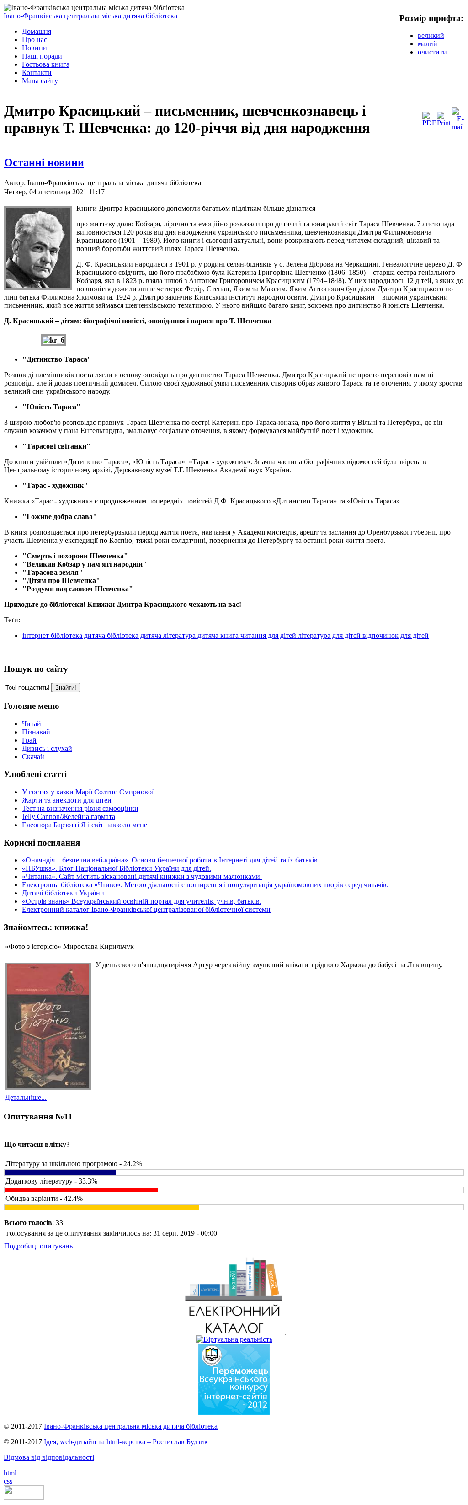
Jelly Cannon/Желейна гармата (68, 816)
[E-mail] (458, 127)
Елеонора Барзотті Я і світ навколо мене (84, 825)
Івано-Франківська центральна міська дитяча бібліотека (90, 16)
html (10, 1473)
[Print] (444, 123)
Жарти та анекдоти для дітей (67, 800)
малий (427, 44)
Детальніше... (26, 1097)
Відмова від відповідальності (49, 1457)
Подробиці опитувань (38, 1246)
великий (431, 35)
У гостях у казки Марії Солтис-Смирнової (88, 792)
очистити (432, 52)
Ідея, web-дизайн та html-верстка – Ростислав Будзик (126, 1442)
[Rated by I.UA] (24, 1497)
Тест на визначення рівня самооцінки (80, 808)
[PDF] (429, 123)
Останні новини (44, 162)
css (8, 1481)
